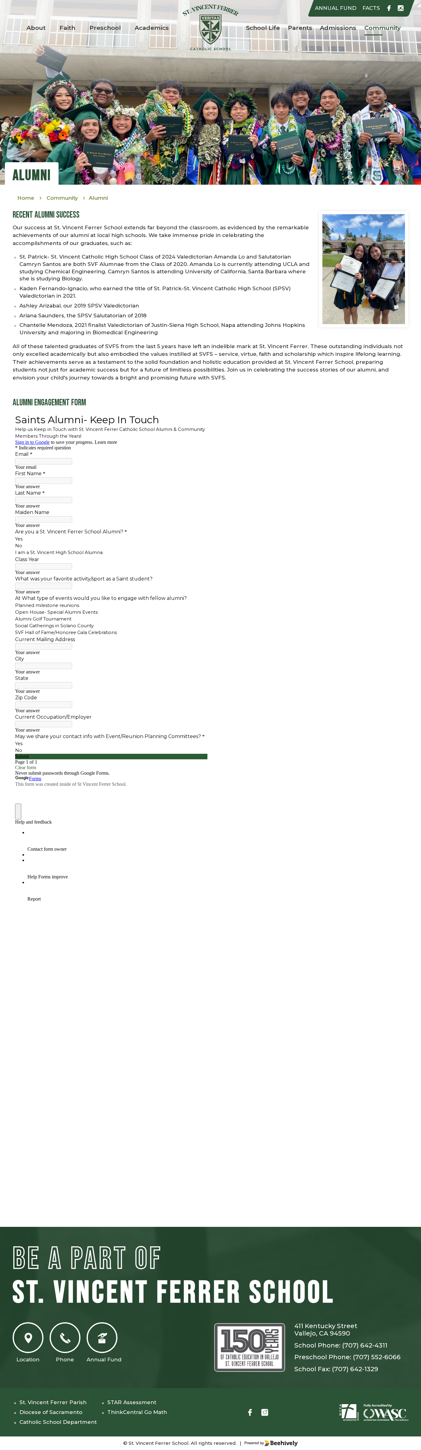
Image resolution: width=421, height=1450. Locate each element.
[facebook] (389, 8)
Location (27, 1359)
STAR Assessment (131, 1402)
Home (25, 198)
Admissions (338, 27)
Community (382, 27)
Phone (65, 1359)
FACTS (371, 8)
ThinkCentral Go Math (137, 1412)
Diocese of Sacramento (50, 1412)
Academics (152, 27)
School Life (263, 27)
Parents (300, 27)
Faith (67, 27)
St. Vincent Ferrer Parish (53, 1402)
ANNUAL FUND (335, 8)
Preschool (105, 27)
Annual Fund (104, 1359)
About (36, 27)
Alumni (98, 198)
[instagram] (400, 8)
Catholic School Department (58, 1422)
